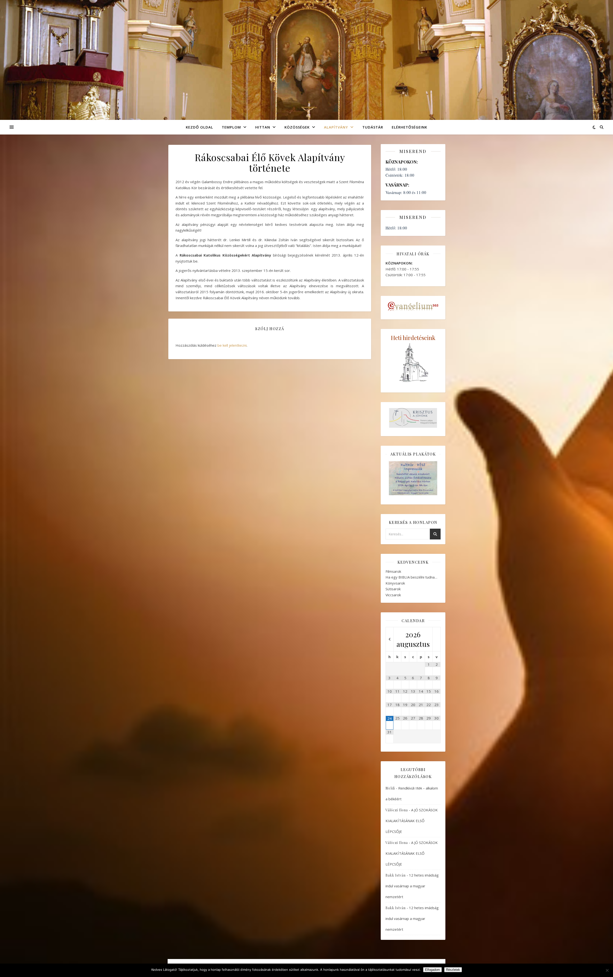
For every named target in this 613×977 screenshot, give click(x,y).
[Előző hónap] (389, 639)
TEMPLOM (231, 127)
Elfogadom (432, 969)
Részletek (453, 969)
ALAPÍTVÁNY (336, 127)
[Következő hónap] (436, 639)
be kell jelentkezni (232, 345)
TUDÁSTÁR (372, 127)
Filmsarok (393, 571)
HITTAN (262, 127)
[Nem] (607, 970)
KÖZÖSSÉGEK (297, 127)
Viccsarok (393, 594)
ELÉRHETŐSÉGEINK (409, 127)
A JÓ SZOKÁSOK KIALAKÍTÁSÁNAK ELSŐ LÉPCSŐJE (412, 820)
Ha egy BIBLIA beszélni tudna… (411, 577)
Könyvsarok (395, 583)
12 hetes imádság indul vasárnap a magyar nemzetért (412, 886)
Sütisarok (393, 588)
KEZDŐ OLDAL (199, 127)
